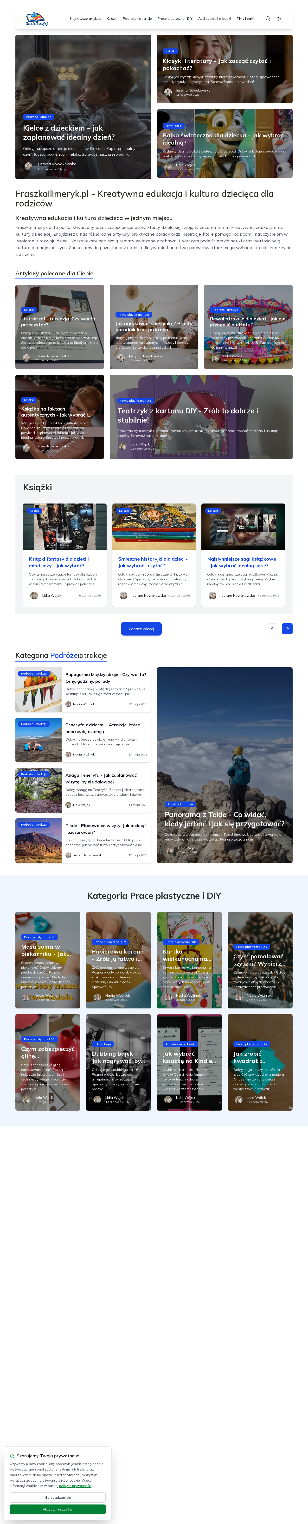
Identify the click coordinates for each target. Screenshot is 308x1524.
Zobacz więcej (141, 628)
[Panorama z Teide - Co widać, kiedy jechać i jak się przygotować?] (225, 765)
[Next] (287, 628)
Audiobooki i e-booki (214, 18)
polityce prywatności (75, 1486)
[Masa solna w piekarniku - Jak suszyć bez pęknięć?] (47, 960)
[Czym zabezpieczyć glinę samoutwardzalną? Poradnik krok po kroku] (47, 1062)
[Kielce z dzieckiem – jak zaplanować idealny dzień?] (83, 107)
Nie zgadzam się (58, 1497)
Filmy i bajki (245, 18)
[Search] (267, 18)
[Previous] (272, 628)
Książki (112, 18)
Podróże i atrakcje (137, 18)
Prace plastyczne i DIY (175, 18)
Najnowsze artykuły (85, 18)
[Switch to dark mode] (278, 18)
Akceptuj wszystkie (58, 1509)
